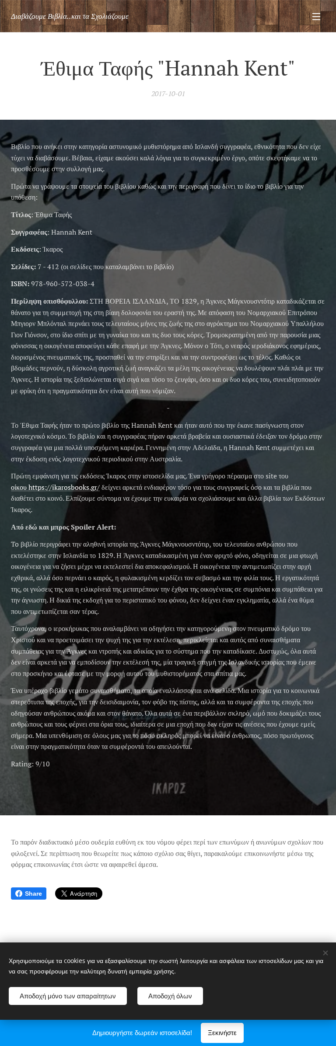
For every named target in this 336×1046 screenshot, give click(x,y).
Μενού (316, 16)
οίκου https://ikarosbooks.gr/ (55, 487)
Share (33, 893)
